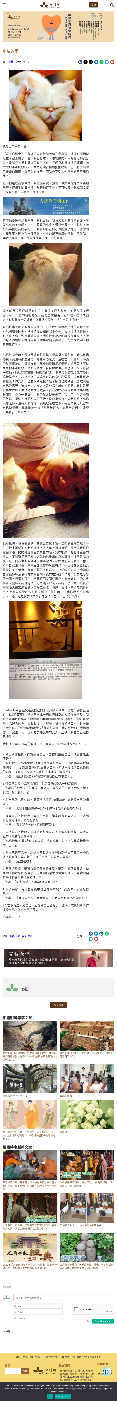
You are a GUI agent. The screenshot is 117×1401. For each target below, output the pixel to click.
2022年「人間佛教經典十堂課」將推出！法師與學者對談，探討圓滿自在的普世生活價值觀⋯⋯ (30, 1266)
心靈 (18, 936)
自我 (30, 936)
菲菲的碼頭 (66, 1095)
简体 (93, 5)
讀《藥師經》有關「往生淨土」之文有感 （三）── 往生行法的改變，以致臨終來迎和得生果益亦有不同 (29, 1135)
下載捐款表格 (51, 1357)
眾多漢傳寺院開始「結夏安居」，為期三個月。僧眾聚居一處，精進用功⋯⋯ (86, 1183)
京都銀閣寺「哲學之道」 (16, 1095)
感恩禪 (63, 1132)
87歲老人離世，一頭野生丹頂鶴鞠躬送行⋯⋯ (84, 1225)
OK (50, 1396)
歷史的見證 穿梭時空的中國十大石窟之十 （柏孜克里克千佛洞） (86, 1054)
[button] (4, 4)
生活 (24, 936)
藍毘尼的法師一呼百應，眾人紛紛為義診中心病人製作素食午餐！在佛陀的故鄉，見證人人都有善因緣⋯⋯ (29, 1185)
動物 (11, 936)
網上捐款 (35, 1357)
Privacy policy (63, 1396)
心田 (11, 61)
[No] (113, 1391)
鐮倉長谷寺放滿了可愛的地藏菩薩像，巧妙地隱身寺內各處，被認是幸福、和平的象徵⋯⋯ (86, 1266)
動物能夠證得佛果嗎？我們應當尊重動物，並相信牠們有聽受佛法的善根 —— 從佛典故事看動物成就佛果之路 (29, 1056)
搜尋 (25, 1371)
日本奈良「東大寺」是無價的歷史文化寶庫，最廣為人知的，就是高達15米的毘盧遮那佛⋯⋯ (29, 1226)
